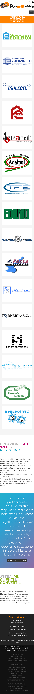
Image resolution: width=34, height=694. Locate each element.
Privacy (13, 640)
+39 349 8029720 (20, 629)
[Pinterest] (29, 2)
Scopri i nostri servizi (17, 560)
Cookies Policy (4, 640)
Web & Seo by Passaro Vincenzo (17, 651)
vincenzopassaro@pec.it (19, 635)
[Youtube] (33, 2)
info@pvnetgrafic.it (20, 633)
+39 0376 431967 (20, 626)
